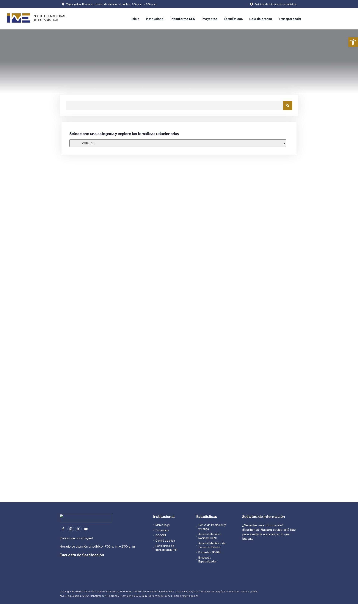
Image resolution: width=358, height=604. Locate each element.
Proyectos (209, 19)
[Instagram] (70, 529)
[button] (353, 42)
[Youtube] (86, 529)
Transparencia (290, 19)
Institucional (155, 19)
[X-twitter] (78, 529)
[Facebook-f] (63, 529)
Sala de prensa (260, 19)
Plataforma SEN (183, 19)
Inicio (135, 19)
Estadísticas (233, 19)
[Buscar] (287, 105)
